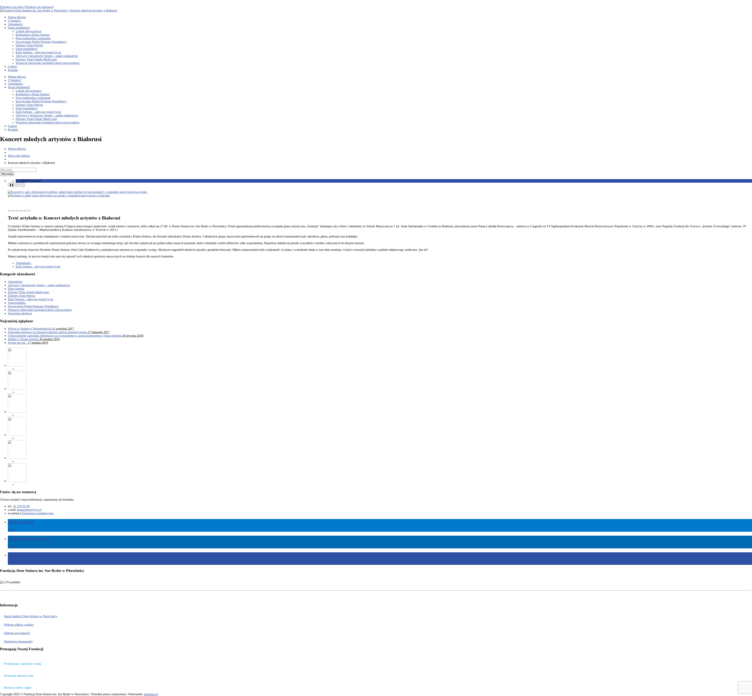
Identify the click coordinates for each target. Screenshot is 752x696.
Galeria (12, 66)
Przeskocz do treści (12, 7)
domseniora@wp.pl (29, 509)
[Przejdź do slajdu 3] (17, 210)
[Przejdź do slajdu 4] (21, 210)
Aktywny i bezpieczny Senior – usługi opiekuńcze (47, 56)
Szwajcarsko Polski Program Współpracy (41, 41)
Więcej (12, 530)
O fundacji (14, 20)
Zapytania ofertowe (20, 313)
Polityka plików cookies (19, 624)
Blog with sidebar (19, 155)
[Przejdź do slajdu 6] (29, 210)
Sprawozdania (16, 302)
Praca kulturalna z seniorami (33, 38)
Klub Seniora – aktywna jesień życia (38, 52)
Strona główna (17, 17)
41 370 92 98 (21, 506)
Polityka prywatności (17, 633)
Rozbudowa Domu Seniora (33, 34)
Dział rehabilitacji (26, 49)
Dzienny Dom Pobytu (29, 45)
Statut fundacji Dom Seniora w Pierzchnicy (30, 616)
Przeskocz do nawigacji (39, 7)
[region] (380, 197)
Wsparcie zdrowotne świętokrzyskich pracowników (48, 63)
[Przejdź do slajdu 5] (25, 210)
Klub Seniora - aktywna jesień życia (38, 266)
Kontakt (13, 70)
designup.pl (151, 694)
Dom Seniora (16, 288)
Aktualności (15, 24)
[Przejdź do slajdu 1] (9, 210)
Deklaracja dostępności (18, 641)
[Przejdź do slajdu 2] (13, 210)
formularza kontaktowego (38, 513)
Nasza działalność (19, 27)
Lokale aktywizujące (28, 31)
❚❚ (11, 184)
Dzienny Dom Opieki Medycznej (36, 59)
